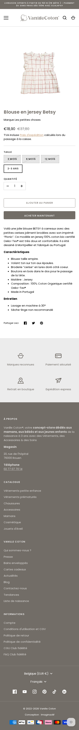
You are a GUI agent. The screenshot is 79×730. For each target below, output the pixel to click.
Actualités (11, 576)
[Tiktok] (54, 692)
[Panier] (73, 18)
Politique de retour (16, 635)
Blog (7, 582)
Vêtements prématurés (20, 497)
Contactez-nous (15, 588)
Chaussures (12, 503)
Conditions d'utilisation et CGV (25, 629)
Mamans (9, 516)
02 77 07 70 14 (13, 469)
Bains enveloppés (16, 563)
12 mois (50, 159)
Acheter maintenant (39, 215)
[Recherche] (65, 18)
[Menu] (6, 18)
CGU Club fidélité (15, 648)
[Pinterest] (44, 692)
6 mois (30, 159)
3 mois (12, 159)
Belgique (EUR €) (36, 673)
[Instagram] (34, 692)
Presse (8, 557)
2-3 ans (13, 168)
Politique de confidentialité (22, 642)
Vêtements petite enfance (22, 491)
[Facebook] (15, 692)
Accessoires (12, 509)
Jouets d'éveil (13, 529)
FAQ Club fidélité (15, 654)
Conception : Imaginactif (39, 714)
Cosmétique (12, 522)
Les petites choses (28, 120)
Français (36, 682)
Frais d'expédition (32, 135)
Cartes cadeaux (15, 569)
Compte (9, 623)
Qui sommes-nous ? (17, 550)
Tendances (11, 595)
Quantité (10, 179)
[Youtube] (25, 692)
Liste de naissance (16, 601)
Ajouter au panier (39, 203)
